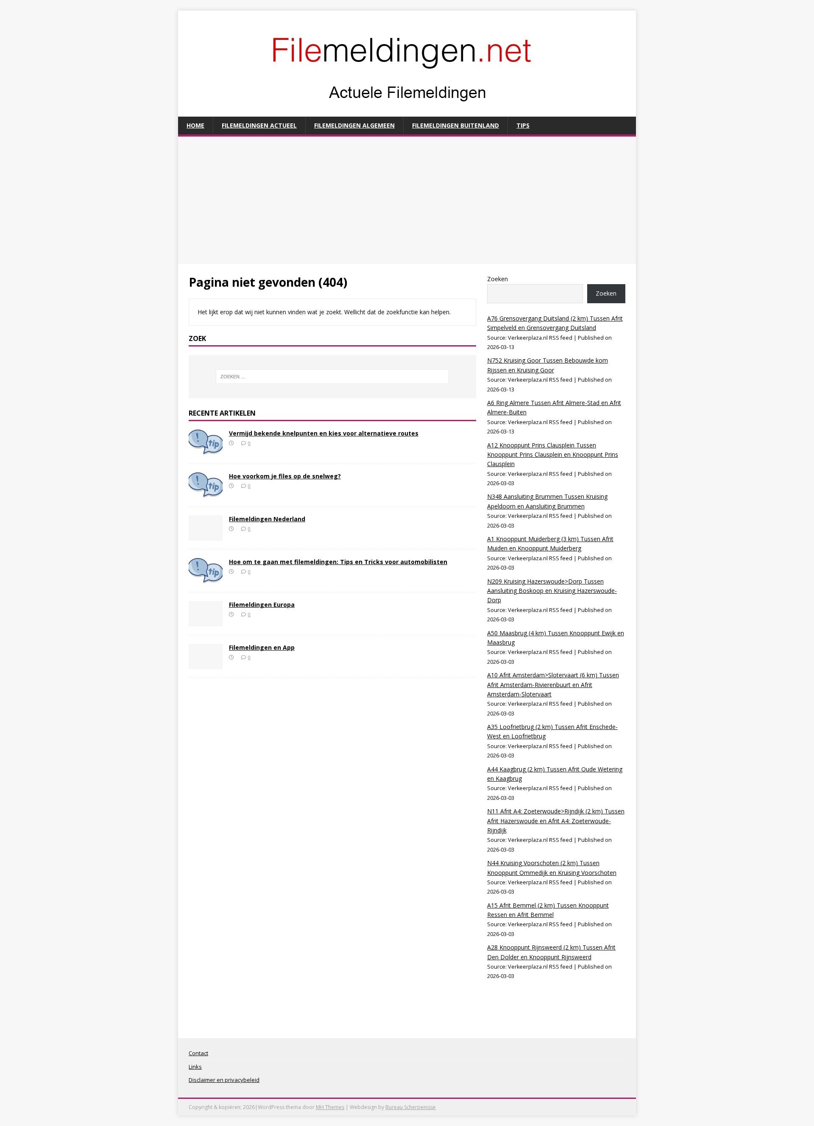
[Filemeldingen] (407, 112)
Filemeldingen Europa (262, 605)
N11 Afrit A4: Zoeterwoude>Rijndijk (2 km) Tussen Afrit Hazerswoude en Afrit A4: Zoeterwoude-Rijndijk (555, 820)
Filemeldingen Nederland (267, 519)
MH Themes (330, 1107)
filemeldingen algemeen (354, 125)
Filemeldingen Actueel (259, 125)
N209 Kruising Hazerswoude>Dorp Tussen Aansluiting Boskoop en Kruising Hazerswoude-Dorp (552, 590)
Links (195, 1066)
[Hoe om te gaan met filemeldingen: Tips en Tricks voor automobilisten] (206, 578)
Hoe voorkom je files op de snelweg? (285, 476)
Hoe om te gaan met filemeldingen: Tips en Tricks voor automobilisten (338, 562)
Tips (523, 125)
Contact (198, 1053)
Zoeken (497, 279)
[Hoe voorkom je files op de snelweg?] (206, 493)
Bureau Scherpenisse (410, 1107)
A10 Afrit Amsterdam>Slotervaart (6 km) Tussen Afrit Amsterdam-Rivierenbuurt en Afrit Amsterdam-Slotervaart (553, 684)
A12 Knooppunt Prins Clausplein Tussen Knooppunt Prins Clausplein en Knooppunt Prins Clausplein (552, 454)
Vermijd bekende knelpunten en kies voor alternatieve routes (323, 433)
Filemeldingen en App (262, 647)
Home (195, 125)
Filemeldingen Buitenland (455, 125)
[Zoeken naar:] (332, 376)
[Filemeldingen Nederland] (206, 535)
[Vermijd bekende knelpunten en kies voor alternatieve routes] (206, 450)
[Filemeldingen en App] (206, 664)
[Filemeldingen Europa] (206, 621)
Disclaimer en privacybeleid (224, 1080)
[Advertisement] (407, 200)
